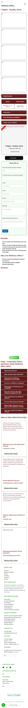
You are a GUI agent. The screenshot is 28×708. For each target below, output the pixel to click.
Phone (4, 198)
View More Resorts (8, 624)
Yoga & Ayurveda (8, 606)
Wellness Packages (8, 572)
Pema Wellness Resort (9, 621)
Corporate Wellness (9, 604)
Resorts (6, 574)
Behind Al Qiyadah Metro (10, 642)
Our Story (6, 570)
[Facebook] (3, 668)
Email (4, 190)
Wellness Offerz (7, 6)
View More (14, 357)
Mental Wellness (8, 608)
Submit (5, 231)
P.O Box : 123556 (8, 644)
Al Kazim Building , (8, 639)
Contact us (6, 577)
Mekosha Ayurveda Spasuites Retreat (13, 615)
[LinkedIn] (10, 668)
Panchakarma (7, 602)
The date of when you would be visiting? (12, 175)
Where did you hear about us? (10, 218)
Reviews (6, 579)
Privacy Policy (6, 683)
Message (4, 205)
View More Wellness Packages (11, 609)
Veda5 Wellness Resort (9, 619)
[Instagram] (7, 668)
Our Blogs (6, 575)
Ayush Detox (7, 599)
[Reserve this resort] (14, 432)
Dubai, (14, 644)
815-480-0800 (7, 631)
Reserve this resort (10, 454)
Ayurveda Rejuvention (9, 601)
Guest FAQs (5, 679)
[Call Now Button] (3, 705)
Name (4, 182)
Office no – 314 (7, 640)
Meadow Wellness (8, 622)
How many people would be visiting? (11, 167)
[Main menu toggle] (25, 3)
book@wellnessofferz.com (10, 633)
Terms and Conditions (8, 681)
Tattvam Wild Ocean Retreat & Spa (12, 617)
